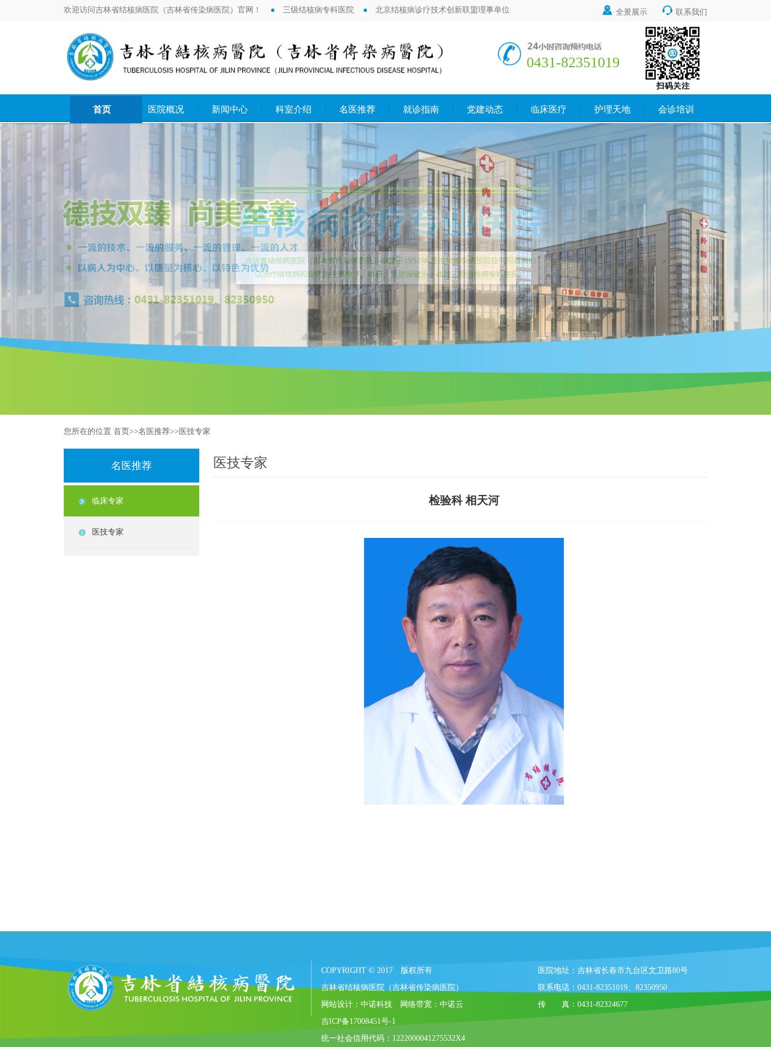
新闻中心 (230, 109)
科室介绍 (293, 109)
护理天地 (612, 109)
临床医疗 (549, 109)
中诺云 (451, 1004)
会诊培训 (676, 109)
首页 (102, 109)
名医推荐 (357, 109)
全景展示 (624, 12)
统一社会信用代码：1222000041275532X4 (393, 1038)
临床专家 (108, 501)
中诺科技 (376, 1004)
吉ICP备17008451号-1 (358, 1021)
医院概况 (166, 109)
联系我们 (684, 12)
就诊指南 (421, 109)
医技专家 (195, 431)
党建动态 (485, 109)
